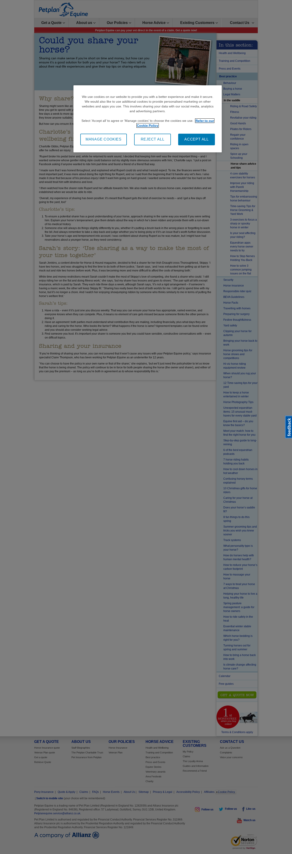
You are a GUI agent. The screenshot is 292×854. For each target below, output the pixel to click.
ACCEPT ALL (196, 139)
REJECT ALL (152, 139)
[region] (147, 118)
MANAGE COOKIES (104, 139)
